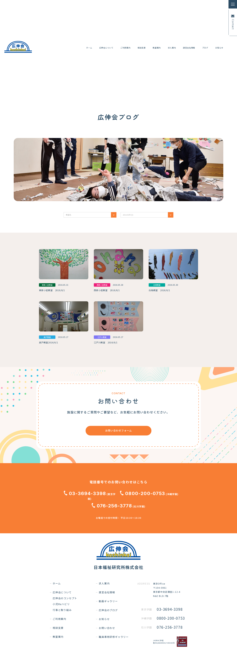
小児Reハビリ (61, 604)
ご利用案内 (125, 47)
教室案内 (157, 47)
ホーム (89, 47)
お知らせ (219, 47)
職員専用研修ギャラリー (114, 637)
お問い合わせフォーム (118, 430)
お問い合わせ (107, 628)
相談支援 (142, 47)
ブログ (205, 47)
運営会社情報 (189, 47)
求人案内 (172, 47)
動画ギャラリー (108, 601)
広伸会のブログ (108, 610)
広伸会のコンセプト (65, 598)
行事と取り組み (62, 610)
